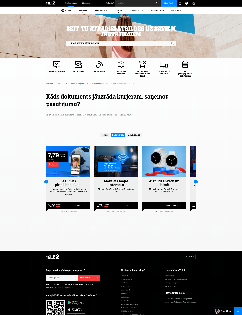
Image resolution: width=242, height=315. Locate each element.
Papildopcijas (175, 307)
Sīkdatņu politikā (132, 303)
